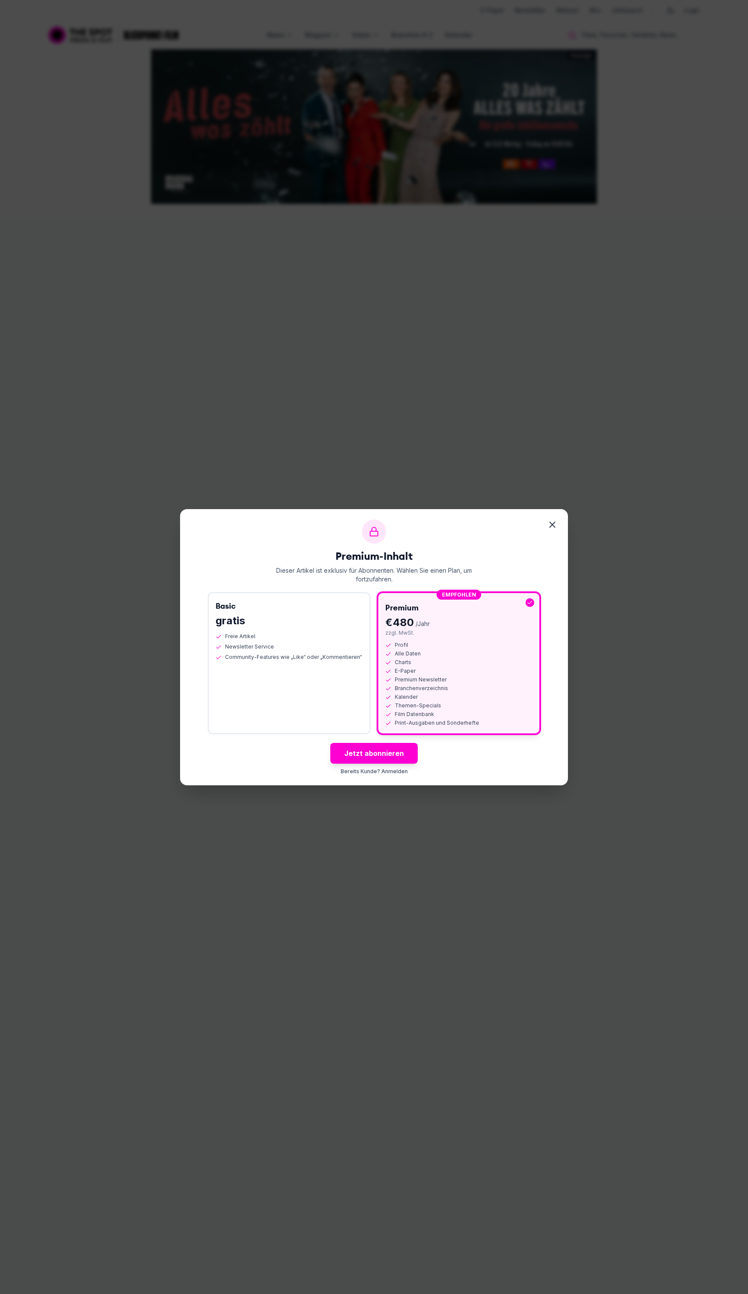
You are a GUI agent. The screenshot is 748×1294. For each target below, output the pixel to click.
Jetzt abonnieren (374, 753)
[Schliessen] (552, 524)
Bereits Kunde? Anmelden (374, 771)
